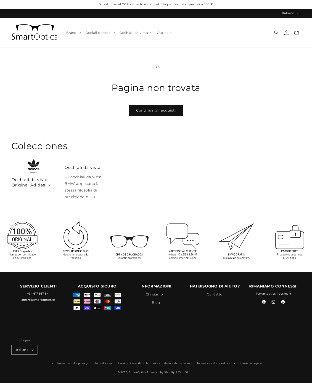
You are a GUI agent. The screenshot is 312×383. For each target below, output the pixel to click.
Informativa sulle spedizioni (213, 363)
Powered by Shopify (161, 372)
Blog (156, 302)
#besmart (284, 293)
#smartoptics (266, 293)
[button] (73, 32)
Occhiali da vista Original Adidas (29, 182)
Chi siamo (154, 294)
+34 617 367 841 (38, 293)
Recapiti (135, 363)
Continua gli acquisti (156, 110)
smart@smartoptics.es (38, 299)
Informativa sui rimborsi (109, 363)
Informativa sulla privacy (71, 363)
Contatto (214, 294)
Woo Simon (186, 372)
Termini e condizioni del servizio (168, 363)
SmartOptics (137, 372)
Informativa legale (249, 363)
